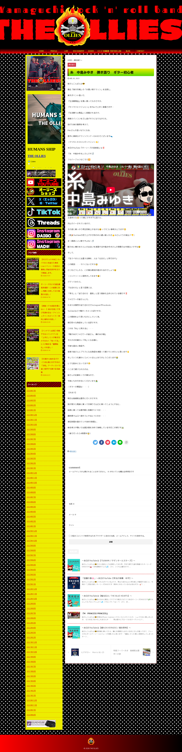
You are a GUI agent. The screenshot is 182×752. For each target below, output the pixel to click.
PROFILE (54, 51)
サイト (71, 525)
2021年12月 (32, 642)
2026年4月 (31, 395)
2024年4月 (31, 511)
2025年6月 (31, 444)
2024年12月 (32, 473)
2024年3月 (31, 516)
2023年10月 (32, 540)
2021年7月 (31, 666)
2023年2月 (31, 579)
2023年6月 (31, 560)
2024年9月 (31, 487)
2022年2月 (31, 637)
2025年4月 (31, 453)
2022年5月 (31, 623)
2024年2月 (31, 521)
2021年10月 (32, 652)
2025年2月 (31, 463)
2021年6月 (31, 671)
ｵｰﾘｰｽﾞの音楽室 (103, 51)
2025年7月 (31, 439)
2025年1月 (31, 468)
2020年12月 (32, 700)
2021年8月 (31, 661)
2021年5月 (31, 676)
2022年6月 (31, 618)
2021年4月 (31, 681)
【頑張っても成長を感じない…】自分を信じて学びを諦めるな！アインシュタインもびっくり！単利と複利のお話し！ (50, 313)
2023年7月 (31, 555)
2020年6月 (31, 715)
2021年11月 (32, 647)
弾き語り (73, 451)
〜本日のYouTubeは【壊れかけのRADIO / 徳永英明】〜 (106, 627)
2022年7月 (31, 613)
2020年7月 (31, 710)
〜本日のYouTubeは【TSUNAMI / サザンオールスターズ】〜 (108, 560)
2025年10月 (32, 424)
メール (72, 514)
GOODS (91, 51)
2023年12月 (32, 531)
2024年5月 (31, 507)
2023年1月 (31, 584)
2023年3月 (31, 574)
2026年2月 (31, 405)
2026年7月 (31, 391)
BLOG (128, 51)
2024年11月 (32, 478)
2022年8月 (31, 608)
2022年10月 (32, 599)
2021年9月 (31, 657)
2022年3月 (31, 632)
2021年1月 (31, 695)
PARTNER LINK (115, 51)
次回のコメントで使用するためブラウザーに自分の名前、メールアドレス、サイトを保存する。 (108, 536)
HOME (41, 51)
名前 (72, 504)
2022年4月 (31, 628)
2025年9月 (31, 429)
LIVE (66, 51)
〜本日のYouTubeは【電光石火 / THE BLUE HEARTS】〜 (107, 595)
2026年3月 (31, 400)
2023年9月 (31, 545)
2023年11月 (32, 536)
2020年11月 (32, 705)
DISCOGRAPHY (78, 51)
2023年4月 (31, 570)
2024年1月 (31, 526)
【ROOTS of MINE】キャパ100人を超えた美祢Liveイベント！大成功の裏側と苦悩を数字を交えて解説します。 (51, 266)
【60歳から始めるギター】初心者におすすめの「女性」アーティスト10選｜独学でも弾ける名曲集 (50, 366)
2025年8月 (31, 434)
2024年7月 (31, 497)
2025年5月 (31, 449)
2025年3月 (31, 458)
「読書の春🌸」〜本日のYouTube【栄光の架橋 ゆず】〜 (107, 578)
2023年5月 (31, 565)
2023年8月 (31, 550)
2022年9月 (31, 603)
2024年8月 (31, 492)
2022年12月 (32, 589)
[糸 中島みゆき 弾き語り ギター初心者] (113, 442)
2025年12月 (32, 415)
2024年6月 (31, 502)
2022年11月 (32, 594)
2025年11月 (32, 420)
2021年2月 (31, 690)
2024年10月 (32, 482)
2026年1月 (31, 410)
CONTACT (140, 51)
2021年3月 (31, 686)
